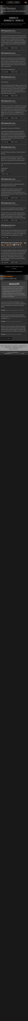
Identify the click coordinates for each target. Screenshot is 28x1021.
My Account (8, 346)
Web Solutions (8, 353)
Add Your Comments (13, 349)
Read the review (5, 48)
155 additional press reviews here (14, 271)
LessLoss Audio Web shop (12, 352)
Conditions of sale (17, 347)
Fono (23, 353)
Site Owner (15, 346)
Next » (15, 268)
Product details (14, 48)
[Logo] (13, 2)
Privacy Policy (22, 346)
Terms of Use (8, 347)
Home (2, 346)
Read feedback (6, 338)
